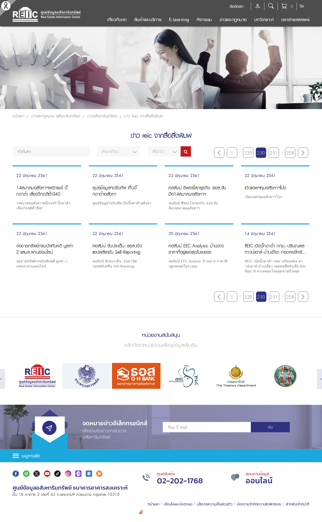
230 (261, 153)
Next (303, 153)
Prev (219, 153)
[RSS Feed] (99, 473)
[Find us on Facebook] (16, 473)
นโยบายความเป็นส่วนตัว (214, 504)
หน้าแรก (18, 116)
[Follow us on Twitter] (36, 473)
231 (274, 153)
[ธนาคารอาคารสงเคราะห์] (136, 376)
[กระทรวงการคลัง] (86, 376)
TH (301, 6)
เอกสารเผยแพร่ (295, 19)
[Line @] (26, 473)
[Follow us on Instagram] (68, 473)
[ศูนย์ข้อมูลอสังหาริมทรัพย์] (37, 376)
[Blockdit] (89, 473)
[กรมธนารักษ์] (235, 376)
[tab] (161, 455)
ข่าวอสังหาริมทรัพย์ (102, 116)
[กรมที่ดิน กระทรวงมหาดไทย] (285, 376)
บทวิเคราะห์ (264, 19)
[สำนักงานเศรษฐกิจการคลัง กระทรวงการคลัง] (186, 376)
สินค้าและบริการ (148, 19)
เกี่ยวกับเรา (117, 19)
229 (248, 153)
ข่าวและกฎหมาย (233, 19)
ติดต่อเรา (236, 6)
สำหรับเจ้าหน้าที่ (297, 504)
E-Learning (179, 19)
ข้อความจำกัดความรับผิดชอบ (259, 504)
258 (290, 153)
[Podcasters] (78, 473)
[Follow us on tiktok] (57, 473)
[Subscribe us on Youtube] (47, 473)
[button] (118, 151)
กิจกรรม (204, 19)
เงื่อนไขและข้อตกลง (178, 504)
